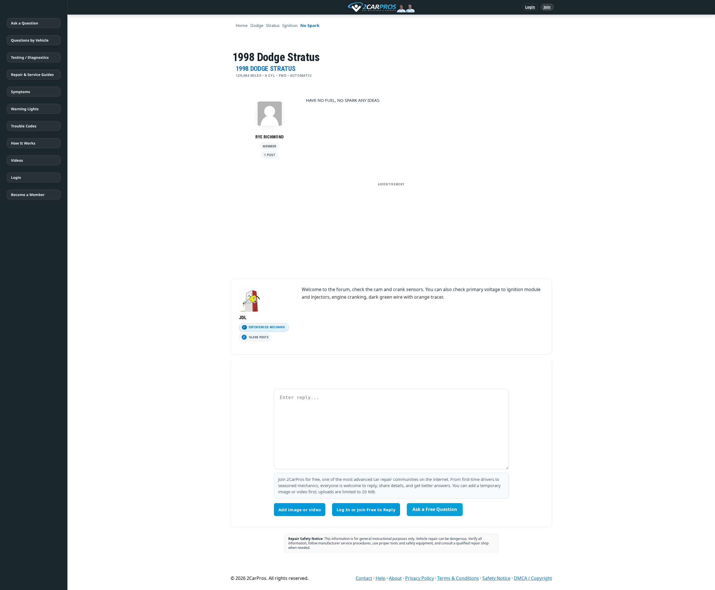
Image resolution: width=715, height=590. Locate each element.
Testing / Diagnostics (30, 57)
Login (530, 7)
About (395, 578)
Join (547, 7)
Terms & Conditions (458, 578)
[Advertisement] (391, 228)
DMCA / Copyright (533, 578)
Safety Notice (496, 578)
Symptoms (20, 91)
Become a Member (28, 194)
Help (380, 578)
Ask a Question (24, 23)
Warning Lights (24, 108)
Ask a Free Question (434, 509)
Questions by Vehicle (30, 40)
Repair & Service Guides (32, 74)
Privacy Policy (419, 578)
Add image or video (299, 509)
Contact (364, 578)
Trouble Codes (24, 126)
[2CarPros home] (352, 7)
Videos (17, 160)
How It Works (23, 143)
